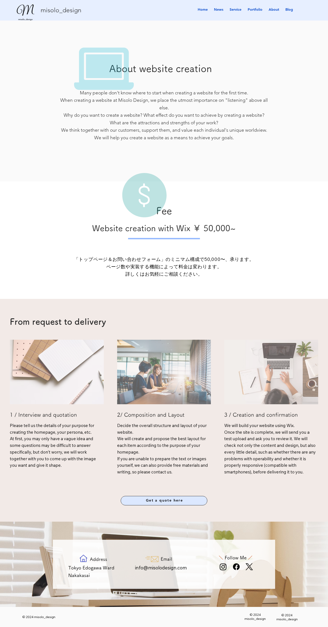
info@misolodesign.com (161, 568)
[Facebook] (236, 566)
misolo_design (61, 10)
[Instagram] (223, 566)
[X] (249, 566)
